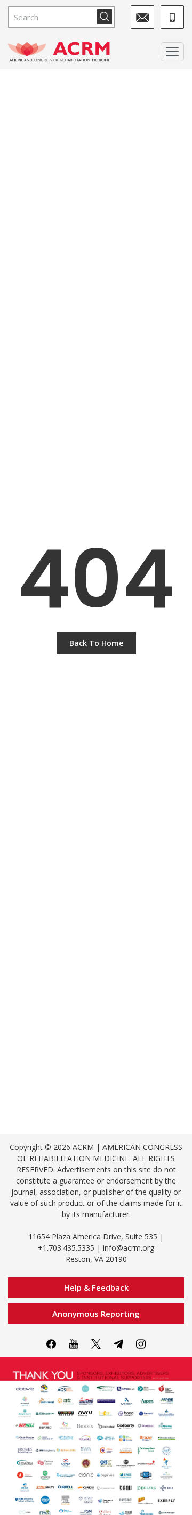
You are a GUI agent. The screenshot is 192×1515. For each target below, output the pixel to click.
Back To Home (96, 643)
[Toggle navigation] (172, 51)
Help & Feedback (96, 1287)
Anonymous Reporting (96, 1313)
